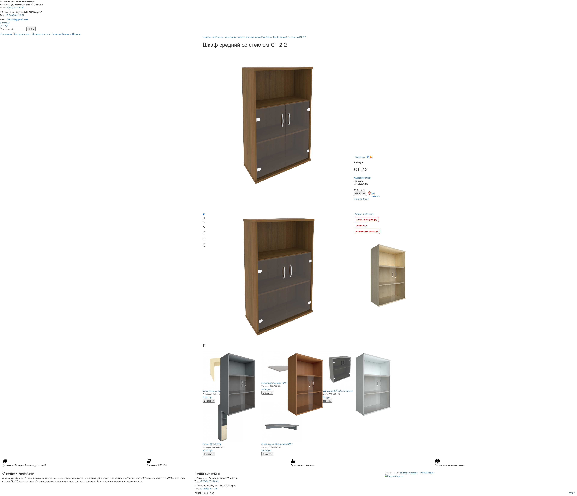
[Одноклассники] (371, 156)
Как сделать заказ (22, 33)
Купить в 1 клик (361, 198)
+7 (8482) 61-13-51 (14, 15)
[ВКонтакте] (368, 156)
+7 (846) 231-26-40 (14, 7)
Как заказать (376, 194)
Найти (31, 28)
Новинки (76, 33)
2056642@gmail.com (17, 19)
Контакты (66, 33)
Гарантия (56, 33)
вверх (572, 492)
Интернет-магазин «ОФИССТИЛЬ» (417, 472)
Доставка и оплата (41, 33)
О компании (6, 33)
